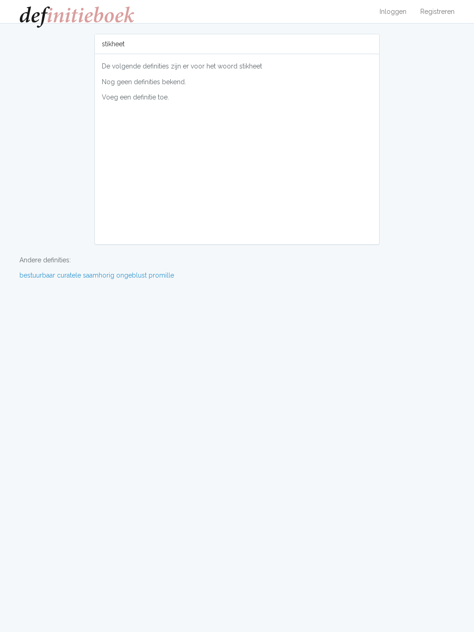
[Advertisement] (237, 172)
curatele (69, 275)
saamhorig (98, 275)
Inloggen (393, 11)
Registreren (437, 11)
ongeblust (131, 275)
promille (161, 275)
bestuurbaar (37, 275)
